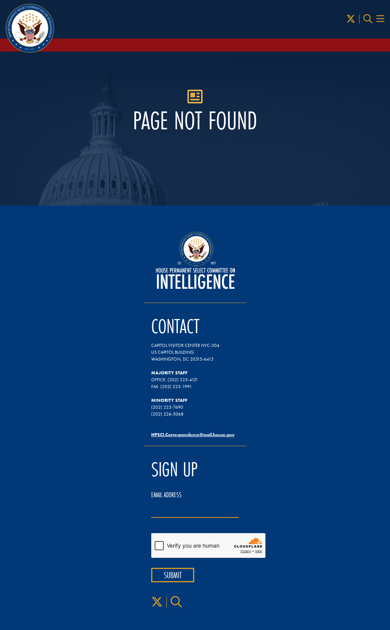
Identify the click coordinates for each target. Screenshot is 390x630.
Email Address (166, 495)
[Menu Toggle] (380, 19)
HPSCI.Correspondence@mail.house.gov (193, 434)
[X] (350, 19)
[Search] (367, 19)
